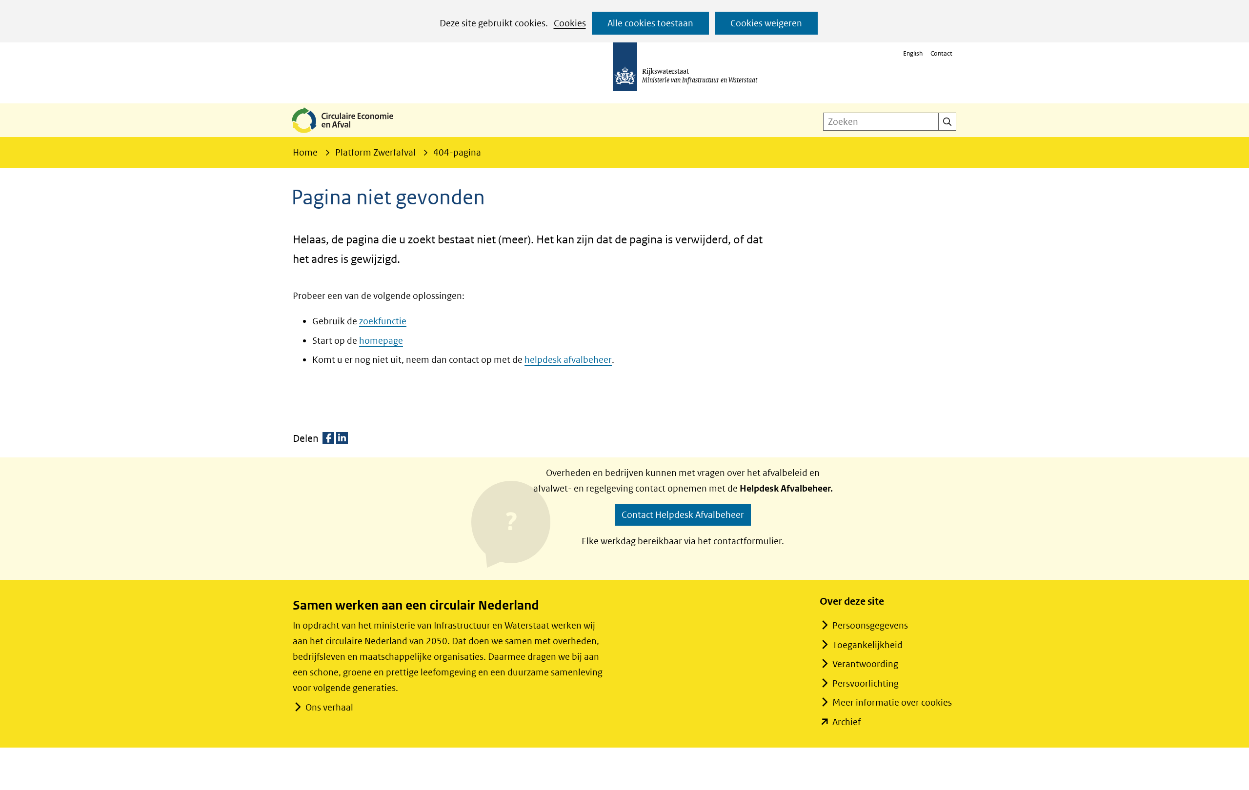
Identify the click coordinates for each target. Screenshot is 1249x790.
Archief (846, 722)
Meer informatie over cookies (892, 702)
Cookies (570, 23)
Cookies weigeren (766, 23)
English (913, 53)
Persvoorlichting (865, 683)
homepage (381, 340)
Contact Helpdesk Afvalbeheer (683, 514)
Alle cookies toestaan (650, 23)
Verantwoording (865, 664)
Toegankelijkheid (867, 645)
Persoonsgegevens (870, 625)
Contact (941, 53)
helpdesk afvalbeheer (568, 359)
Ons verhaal (329, 707)
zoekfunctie (382, 321)
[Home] (350, 133)
